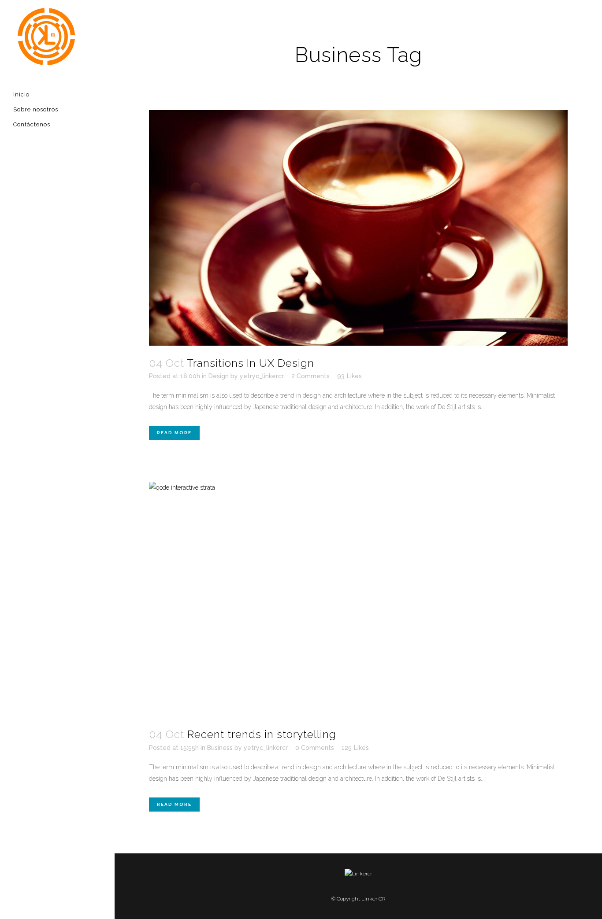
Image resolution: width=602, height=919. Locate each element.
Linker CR (373, 899)
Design (218, 376)
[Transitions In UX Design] (358, 228)
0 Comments (314, 747)
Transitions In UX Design (250, 363)
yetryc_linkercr (262, 376)
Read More (174, 432)
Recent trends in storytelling (261, 734)
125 (355, 748)
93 (349, 376)
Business (220, 747)
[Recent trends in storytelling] (358, 599)
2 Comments (310, 376)
